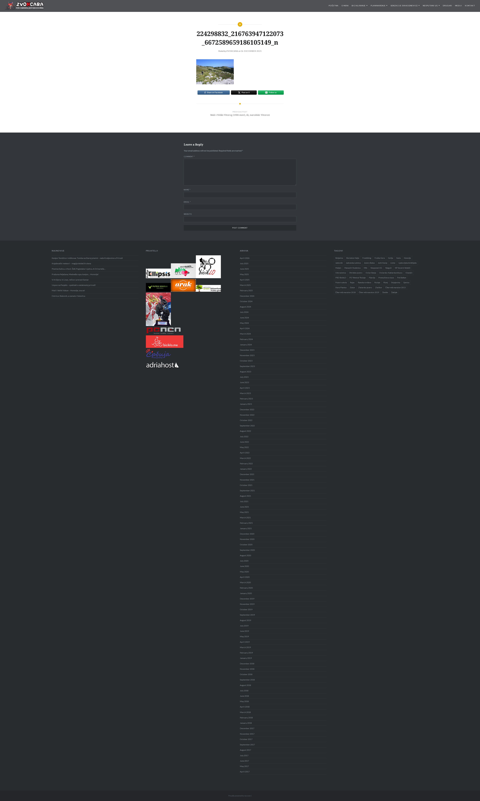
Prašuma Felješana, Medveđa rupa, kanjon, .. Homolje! (75, 274)
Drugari (447, 6)
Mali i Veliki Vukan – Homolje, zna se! (68, 290)
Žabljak (394, 292)
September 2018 (247, 679)
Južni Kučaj (382, 263)
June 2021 (244, 507)
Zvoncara (232, 51)
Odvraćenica (340, 273)
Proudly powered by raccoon (239, 796)
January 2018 (246, 723)
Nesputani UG (430, 6)
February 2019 (246, 652)
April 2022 (245, 452)
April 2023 (245, 388)
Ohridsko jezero (355, 273)
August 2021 (245, 496)
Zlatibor (378, 287)
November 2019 (247, 604)
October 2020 (246, 544)
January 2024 (246, 344)
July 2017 (244, 755)
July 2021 (244, 501)
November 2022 (247, 415)
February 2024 (246, 339)
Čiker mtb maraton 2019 (369, 292)
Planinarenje (378, 6)
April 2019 (245, 642)
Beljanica (339, 258)
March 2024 (245, 333)
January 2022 (246, 469)
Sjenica (406, 282)
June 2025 (244, 269)
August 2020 (245, 555)
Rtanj (385, 282)
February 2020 (246, 588)
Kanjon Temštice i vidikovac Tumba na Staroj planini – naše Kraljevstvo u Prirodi (87, 258)
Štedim (385, 292)
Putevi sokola (341, 282)
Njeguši (388, 268)
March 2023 (245, 393)
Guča (398, 258)
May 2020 (244, 571)
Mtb (365, 268)
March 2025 (245, 285)
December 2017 (247, 728)
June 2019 (244, 631)
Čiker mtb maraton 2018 (345, 292)
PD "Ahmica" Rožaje (357, 277)
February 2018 (246, 717)
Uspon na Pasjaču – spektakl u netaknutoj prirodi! (74, 285)
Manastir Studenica (352, 268)
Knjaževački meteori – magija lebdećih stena (71, 263)
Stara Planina (340, 287)
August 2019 (245, 620)
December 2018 (247, 663)
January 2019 (246, 658)
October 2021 (246, 485)
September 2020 (247, 550)
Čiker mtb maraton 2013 (395, 287)
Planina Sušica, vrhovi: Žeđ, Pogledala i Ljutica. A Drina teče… (79, 269)
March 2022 (245, 458)
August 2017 (245, 750)
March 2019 (245, 647)
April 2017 (245, 771)
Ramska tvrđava (364, 282)
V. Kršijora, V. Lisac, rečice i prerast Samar (70, 279)
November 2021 (247, 480)
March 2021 (245, 517)
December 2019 (247, 598)
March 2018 (245, 712)
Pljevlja (372, 277)
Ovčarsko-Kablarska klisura (390, 273)
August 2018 (245, 685)
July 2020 (244, 561)
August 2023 (245, 371)
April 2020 (245, 577)
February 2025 (246, 290)
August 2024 (245, 306)
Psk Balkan (401, 277)
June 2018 (244, 696)
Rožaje (377, 282)
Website (188, 214)
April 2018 (245, 706)
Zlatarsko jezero (365, 287)
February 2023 (246, 398)
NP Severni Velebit (402, 268)
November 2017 (247, 734)
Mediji (458, 6)
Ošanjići (409, 273)
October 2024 (246, 301)
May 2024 (244, 323)
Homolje (407, 258)
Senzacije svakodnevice (404, 6)
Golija (390, 258)
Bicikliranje (359, 6)
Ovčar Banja (371, 273)
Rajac (352, 282)
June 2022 (244, 442)
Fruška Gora (379, 258)
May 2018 (244, 701)
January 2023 (246, 404)
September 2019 (247, 615)
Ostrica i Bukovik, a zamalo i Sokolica (68, 296)
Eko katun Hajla (352, 258)
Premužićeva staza (386, 277)
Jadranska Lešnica (353, 263)
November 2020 (247, 539)
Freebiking (366, 258)
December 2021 (247, 474)
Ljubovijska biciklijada (407, 263)
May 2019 (244, 636)
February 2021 (246, 523)
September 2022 (247, 425)
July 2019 (244, 625)
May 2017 (244, 766)
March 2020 (245, 582)
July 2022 (244, 436)
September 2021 (247, 490)
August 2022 (245, 431)
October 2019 (246, 609)
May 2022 (244, 447)
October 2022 (246, 420)
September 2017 (247, 744)
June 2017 (244, 761)
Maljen (338, 268)
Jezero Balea (369, 263)
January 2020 (246, 593)
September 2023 (247, 366)
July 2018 (244, 690)
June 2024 (244, 317)
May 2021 (244, 512)
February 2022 (246, 463)
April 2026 (245, 258)
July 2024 (244, 312)
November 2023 (247, 355)
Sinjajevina (395, 282)
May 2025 (244, 274)
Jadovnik (339, 263)
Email (187, 202)
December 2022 (247, 409)
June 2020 (244, 566)
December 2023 (247, 350)
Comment (189, 157)
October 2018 (246, 674)
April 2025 (245, 279)
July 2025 (244, 263)
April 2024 (245, 328)
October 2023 (246, 360)
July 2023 (244, 377)
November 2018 (247, 669)
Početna (333, 6)
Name (187, 190)
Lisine (392, 263)
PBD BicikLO (340, 277)
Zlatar (352, 287)
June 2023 (244, 382)
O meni (345, 6)
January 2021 (246, 528)
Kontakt (470, 6)
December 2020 (247, 534)
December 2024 (247, 296)
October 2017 (246, 739)
